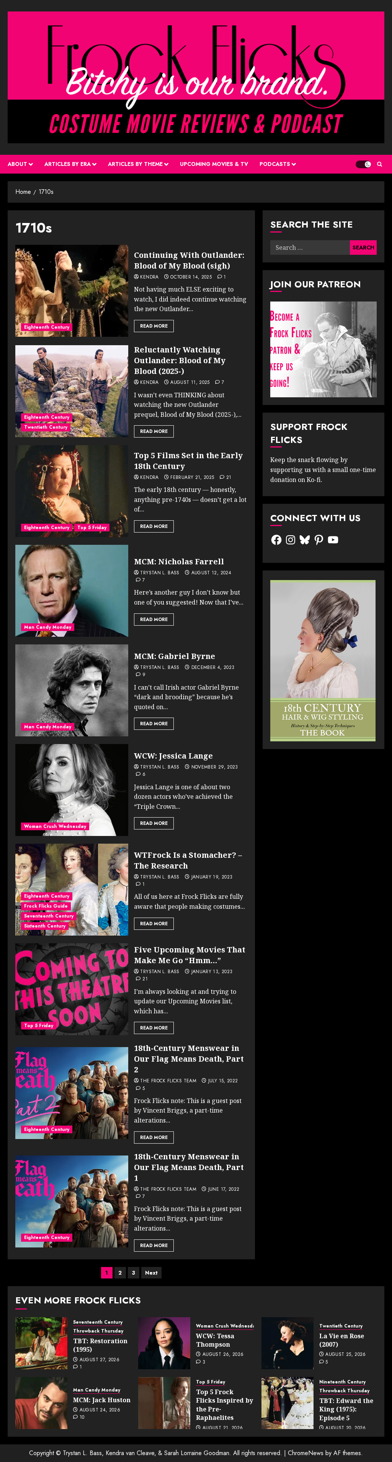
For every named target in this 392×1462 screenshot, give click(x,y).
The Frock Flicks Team (168, 1081)
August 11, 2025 (189, 383)
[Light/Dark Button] (363, 164)
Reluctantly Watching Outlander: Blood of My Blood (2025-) (179, 360)
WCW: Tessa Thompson (215, 1340)
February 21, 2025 (192, 478)
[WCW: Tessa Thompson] (164, 1343)
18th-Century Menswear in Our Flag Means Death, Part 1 (189, 1167)
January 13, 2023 (212, 972)
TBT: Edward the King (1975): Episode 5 (346, 1409)
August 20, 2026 (345, 1428)
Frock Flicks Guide (46, 906)
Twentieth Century (45, 427)
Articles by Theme (135, 164)
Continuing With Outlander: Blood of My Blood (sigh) (189, 260)
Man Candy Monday (47, 627)
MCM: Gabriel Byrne (174, 656)
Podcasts (275, 164)
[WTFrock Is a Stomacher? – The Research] (71, 890)
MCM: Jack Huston (102, 1400)
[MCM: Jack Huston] (41, 1403)
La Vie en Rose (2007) (341, 1340)
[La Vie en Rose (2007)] (287, 1343)
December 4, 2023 (213, 668)
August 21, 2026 (223, 1428)
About (17, 164)
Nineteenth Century (342, 1382)
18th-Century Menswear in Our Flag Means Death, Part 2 (189, 1059)
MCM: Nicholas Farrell (179, 561)
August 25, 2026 (345, 1355)
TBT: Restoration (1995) (100, 1345)
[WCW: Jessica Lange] (71, 790)
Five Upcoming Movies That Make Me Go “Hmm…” (189, 954)
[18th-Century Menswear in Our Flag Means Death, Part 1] (71, 1201)
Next (151, 1273)
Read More (154, 326)
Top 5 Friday (91, 527)
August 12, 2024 (211, 573)
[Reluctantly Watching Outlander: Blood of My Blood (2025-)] (71, 391)
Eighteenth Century (46, 327)
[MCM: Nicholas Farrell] (71, 591)
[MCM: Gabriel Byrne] (71, 690)
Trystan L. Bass (159, 573)
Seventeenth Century (49, 916)
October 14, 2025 (191, 277)
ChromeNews (305, 1453)
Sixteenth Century (44, 926)
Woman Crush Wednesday (55, 826)
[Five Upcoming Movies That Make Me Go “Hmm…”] (71, 989)
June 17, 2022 (224, 1190)
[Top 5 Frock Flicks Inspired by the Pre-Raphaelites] (164, 1403)
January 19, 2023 (212, 877)
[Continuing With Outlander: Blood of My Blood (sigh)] (71, 291)
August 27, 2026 (99, 1360)
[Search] (379, 164)
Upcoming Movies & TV (214, 164)
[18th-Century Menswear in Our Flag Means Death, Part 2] (71, 1093)
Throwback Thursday (98, 1331)
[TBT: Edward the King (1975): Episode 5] (287, 1403)
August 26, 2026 (223, 1355)
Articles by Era (67, 164)
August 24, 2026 (100, 1410)
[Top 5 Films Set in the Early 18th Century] (71, 491)
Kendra (149, 277)
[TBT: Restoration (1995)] (41, 1343)
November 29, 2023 (214, 767)
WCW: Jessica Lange (173, 756)
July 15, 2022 (223, 1081)
